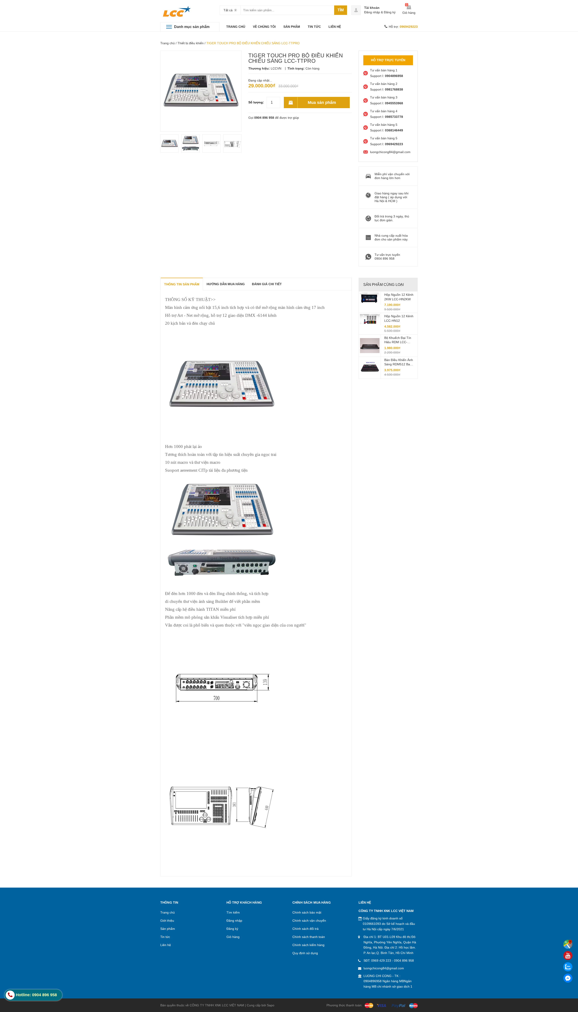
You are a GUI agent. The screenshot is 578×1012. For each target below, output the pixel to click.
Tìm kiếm (233, 912)
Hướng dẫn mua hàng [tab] (226, 284)
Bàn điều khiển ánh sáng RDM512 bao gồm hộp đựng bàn (398, 362)
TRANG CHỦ (235, 26)
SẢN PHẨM (291, 26)
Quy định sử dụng (305, 953)
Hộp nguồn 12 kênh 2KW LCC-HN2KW (398, 297)
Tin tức (165, 937)
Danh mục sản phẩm (192, 27)
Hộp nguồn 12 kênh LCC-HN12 (398, 318)
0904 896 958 (264, 117)
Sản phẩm (167, 928)
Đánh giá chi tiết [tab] (267, 284)
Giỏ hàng (233, 937)
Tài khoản (372, 7)
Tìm (341, 10)
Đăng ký (390, 12)
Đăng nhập (372, 12)
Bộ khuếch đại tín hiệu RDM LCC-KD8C (397, 340)
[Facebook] (567, 978)
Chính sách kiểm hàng (308, 945)
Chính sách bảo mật (306, 912)
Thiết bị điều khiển (190, 43)
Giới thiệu (167, 920)
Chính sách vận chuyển (309, 920)
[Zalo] (567, 966)
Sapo (270, 1005)
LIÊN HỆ (335, 26)
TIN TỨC (314, 26)
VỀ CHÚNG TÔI (264, 26)
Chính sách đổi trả (305, 928)
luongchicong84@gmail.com (384, 968)
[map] (567, 944)
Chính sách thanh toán (308, 937)
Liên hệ (165, 945)
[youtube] (567, 955)
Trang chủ (167, 43)
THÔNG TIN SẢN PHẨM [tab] (181, 284)
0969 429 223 (381, 960)
